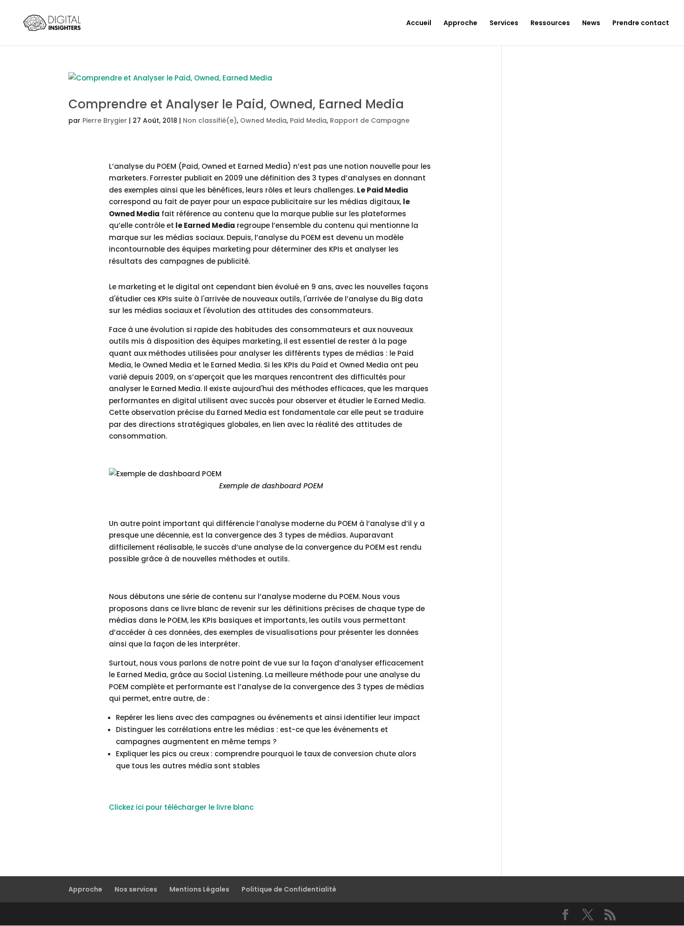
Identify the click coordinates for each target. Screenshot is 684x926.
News (591, 23)
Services (504, 23)
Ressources (550, 23)
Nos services (135, 889)
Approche (460, 23)
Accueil (418, 23)
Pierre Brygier (104, 120)
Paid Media (308, 120)
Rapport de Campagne (369, 120)
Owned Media (263, 120)
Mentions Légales (199, 889)
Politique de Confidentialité (288, 889)
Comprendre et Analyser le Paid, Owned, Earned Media (236, 104)
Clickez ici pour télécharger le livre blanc (181, 807)
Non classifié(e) (210, 120)
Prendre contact (640, 23)
